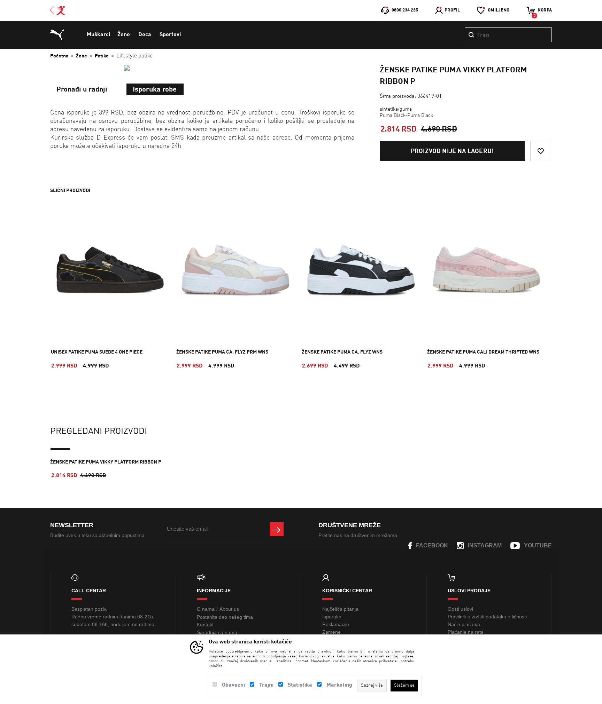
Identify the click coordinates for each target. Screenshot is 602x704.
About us (229, 609)
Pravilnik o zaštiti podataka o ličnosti (487, 616)
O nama (206, 609)
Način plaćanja (464, 624)
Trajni (266, 685)
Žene (123, 35)
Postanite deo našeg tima (225, 617)
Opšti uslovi (460, 609)
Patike (102, 56)
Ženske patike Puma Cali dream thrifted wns (483, 352)
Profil (452, 10)
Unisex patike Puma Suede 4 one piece (96, 352)
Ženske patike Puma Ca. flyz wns (342, 352)
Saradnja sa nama (217, 632)
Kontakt (205, 624)
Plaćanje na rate (466, 632)
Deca (144, 35)
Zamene (331, 632)
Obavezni (233, 685)
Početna (59, 56)
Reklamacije (335, 624)
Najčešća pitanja (340, 609)
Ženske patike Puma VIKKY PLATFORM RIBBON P (105, 462)
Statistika (300, 685)
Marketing (339, 685)
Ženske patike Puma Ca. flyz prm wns (222, 352)
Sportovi (170, 35)
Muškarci (98, 35)
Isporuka (331, 616)
